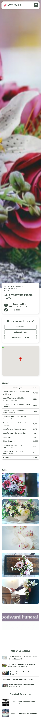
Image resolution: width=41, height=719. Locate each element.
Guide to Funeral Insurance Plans (24, 713)
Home (6, 286)
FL (24, 286)
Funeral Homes (15, 286)
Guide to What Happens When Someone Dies (23, 703)
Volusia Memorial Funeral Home (21, 685)
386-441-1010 (14, 310)
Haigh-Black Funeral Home (12, 679)
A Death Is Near (20, 332)
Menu (36, 4)
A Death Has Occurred (20, 337)
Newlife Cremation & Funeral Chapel (23, 657)
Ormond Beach (9, 288)
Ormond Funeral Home (19, 672)
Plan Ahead (20, 327)
